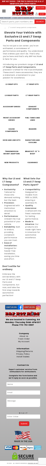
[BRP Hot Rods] (23, 11)
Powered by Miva (33, 463)
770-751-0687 (26, 325)
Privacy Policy (23, 354)
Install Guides (23, 356)
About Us (24, 336)
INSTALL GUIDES (40, 7)
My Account (24, 341)
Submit (24, 423)
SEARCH (40, 21)
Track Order (24, 339)
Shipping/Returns (24, 351)
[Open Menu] (4, 11)
